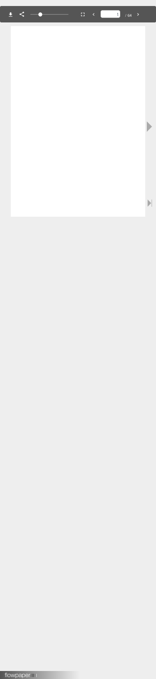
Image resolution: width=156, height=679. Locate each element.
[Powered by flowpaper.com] (21, 672)
